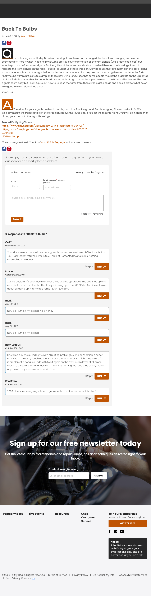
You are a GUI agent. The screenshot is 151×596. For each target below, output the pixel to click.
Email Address (54, 181)
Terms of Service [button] (57, 575)
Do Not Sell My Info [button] (103, 575)
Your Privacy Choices (18, 578)
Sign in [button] (100, 172)
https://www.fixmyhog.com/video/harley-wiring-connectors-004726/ (43, 125)
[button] (4, 43)
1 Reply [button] (89, 266)
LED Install (7, 133)
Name (14, 181)
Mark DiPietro (28, 36)
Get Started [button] (127, 523)
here (54, 161)
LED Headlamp (10, 136)
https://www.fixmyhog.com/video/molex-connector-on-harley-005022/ (44, 129)
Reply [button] (101, 266)
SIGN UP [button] (98, 475)
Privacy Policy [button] (80, 575)
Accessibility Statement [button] (133, 575)
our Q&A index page (53, 142)
